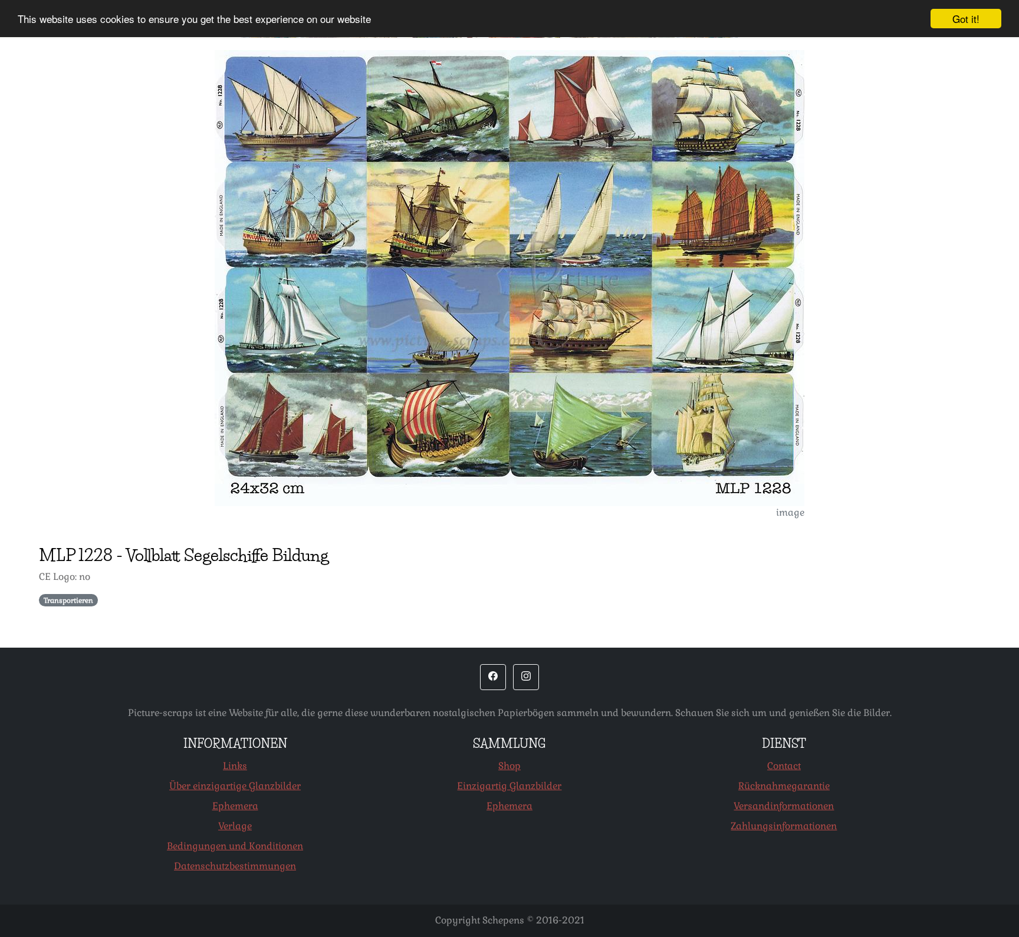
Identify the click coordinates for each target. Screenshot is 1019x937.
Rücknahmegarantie (784, 786)
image (790, 512)
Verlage (235, 826)
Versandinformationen (784, 806)
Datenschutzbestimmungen (235, 866)
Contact (784, 766)
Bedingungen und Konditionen (235, 846)
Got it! (965, 18)
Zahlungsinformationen (784, 826)
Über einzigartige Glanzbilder (235, 786)
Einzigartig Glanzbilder (509, 786)
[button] (493, 677)
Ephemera (235, 806)
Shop (509, 766)
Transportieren (68, 600)
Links (235, 766)
